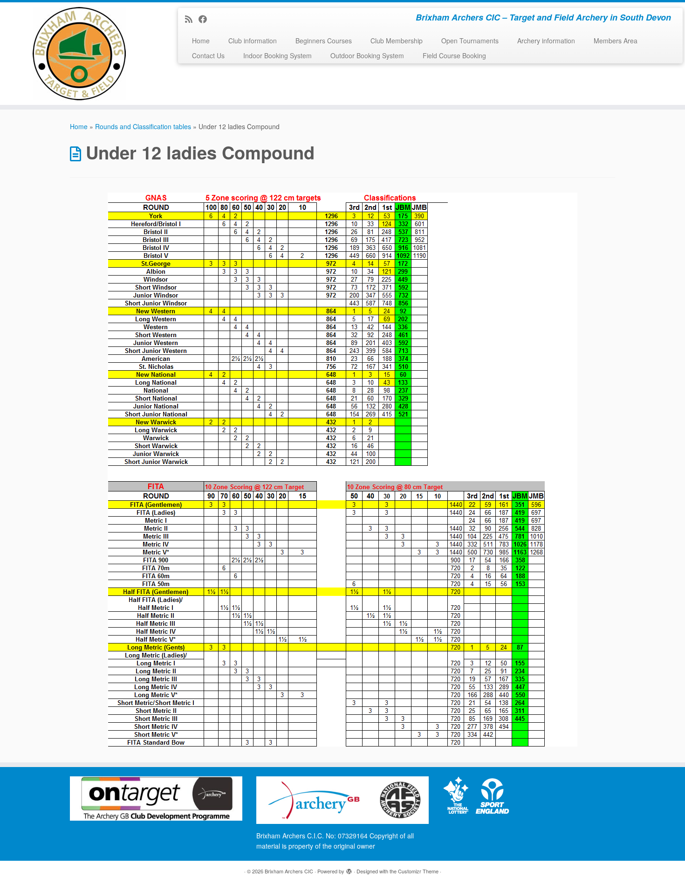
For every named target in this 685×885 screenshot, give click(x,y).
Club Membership (396, 40)
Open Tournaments (470, 40)
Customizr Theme (418, 871)
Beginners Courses (323, 40)
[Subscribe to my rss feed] (192, 19)
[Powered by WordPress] (349, 869)
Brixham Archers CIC (289, 871)
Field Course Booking (454, 55)
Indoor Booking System (277, 55)
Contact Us (208, 55)
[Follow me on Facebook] (206, 19)
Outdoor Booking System (367, 55)
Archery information (546, 40)
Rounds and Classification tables (143, 126)
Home (201, 40)
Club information (252, 40)
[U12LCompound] (342, 470)
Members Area (615, 40)
